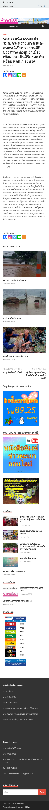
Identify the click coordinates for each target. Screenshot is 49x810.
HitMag (26, 807)
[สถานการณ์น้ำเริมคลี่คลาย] (24, 265)
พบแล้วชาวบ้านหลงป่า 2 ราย (15, 356)
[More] (24, 75)
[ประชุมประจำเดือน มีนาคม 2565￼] (10, 531)
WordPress (16, 807)
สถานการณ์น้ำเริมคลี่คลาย (14, 280)
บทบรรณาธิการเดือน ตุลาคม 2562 (17, 601)
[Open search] (43, 26)
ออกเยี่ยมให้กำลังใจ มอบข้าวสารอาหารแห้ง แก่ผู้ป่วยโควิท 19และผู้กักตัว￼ (32, 546)
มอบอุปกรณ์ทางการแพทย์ (14, 571)
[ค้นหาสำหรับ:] (24, 792)
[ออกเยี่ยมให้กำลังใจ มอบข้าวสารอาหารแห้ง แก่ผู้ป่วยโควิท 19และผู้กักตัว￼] (10, 544)
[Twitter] (41, 6)
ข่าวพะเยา (20, 803)
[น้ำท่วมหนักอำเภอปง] (24, 303)
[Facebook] (38, 6)
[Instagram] (44, 6)
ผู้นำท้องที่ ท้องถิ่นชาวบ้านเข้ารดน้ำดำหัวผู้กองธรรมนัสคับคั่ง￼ (32, 519)
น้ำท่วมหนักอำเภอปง (12, 318)
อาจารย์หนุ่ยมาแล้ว (28, 558)
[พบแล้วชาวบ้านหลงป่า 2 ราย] (24, 341)
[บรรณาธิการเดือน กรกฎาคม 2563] (10, 588)
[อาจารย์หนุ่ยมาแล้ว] (10, 558)
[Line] (19, 75)
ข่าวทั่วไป (5, 34)
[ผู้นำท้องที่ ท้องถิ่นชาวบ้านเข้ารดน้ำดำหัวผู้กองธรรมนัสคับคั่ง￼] (10, 517)
